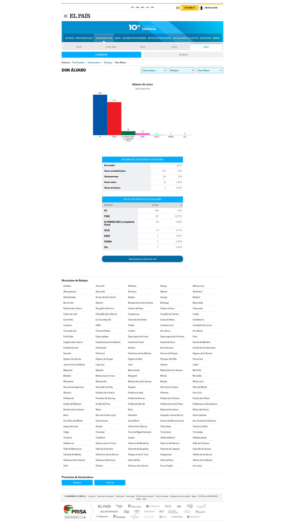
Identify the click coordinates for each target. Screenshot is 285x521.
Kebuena (197, 511)
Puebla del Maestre (72, 404)
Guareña (67, 353)
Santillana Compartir (153, 506)
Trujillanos (100, 437)
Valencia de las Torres (106, 443)
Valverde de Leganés (170, 449)
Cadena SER (167, 506)
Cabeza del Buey (135, 308)
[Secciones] (66, 16)
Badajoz (196, 297)
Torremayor (165, 432)
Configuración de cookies (180, 496)
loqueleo (177, 516)
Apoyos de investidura (159, 38)
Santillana (135, 506)
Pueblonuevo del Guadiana (205, 404)
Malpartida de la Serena (171, 370)
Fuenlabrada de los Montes (108, 342)
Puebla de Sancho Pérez (171, 404)
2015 (174, 47)
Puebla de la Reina (201, 398)
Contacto (91, 496)
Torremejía (198, 432)
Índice (138, 499)
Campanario (133, 314)
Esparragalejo (102, 336)
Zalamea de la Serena (138, 465)
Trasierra (67, 437)
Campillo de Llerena (169, 314)
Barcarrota (68, 303)
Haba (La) (100, 353)
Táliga (66, 432)
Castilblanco (198, 319)
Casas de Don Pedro (137, 319)
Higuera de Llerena (72, 359)
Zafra (65, 465)
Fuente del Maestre (201, 342)
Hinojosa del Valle (168, 359)
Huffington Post (108, 511)
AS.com (177, 506)
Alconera (132, 291)
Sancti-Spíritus (199, 415)
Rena (130, 409)
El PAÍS (104, 506)
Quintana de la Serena (73, 409)
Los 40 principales (120, 506)
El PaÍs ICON (148, 516)
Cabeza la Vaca (167, 308)
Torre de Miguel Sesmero (139, 432)
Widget (216, 38)
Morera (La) (198, 381)
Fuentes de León (71, 348)
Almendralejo (69, 297)
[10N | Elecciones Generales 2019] (142, 27)
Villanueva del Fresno (105, 460)
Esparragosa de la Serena (172, 336)
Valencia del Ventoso (169, 443)
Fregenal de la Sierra (73, 342)
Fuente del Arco (167, 342)
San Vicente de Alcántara (204, 421)
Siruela (99, 426)
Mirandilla (197, 376)
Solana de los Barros (137, 426)
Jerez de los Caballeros (74, 364)
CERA (98, 325)
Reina (98, 409)
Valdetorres (68, 443)
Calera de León (70, 314)
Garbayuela (101, 348)
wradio (136, 511)
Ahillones (132, 286)
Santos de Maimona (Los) (172, 421)
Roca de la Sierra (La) (106, 415)
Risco (65, 415)
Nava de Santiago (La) (73, 387)
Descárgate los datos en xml (142, 259)
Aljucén (163, 291)
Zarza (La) (197, 465)
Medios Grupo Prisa (75, 517)
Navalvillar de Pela (104, 387)
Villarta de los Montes (202, 460)
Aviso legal (130, 496)
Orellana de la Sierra (105, 392)
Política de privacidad (145, 496)
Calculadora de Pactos (185, 38)
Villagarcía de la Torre (138, 454)
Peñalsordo (68, 398)
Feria (195, 336)
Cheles (131, 325)
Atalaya (131, 297)
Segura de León (70, 426)
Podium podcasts (134, 516)
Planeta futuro (186, 511)
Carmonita (68, 319)
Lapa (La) (100, 364)
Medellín (67, 376)
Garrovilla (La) (166, 348)
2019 (78, 47)
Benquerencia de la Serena (140, 303)
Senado (183, 54)
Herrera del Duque (169, 353)
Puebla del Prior (103, 404)
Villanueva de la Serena (74, 460)
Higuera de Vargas (104, 359)
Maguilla (99, 370)
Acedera (67, 286)
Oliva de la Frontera (169, 387)
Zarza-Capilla (166, 465)
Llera (130, 364)
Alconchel (100, 291)
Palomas (164, 392)
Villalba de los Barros (202, 454)
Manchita (197, 370)
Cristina (131, 331)
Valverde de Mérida (72, 454)
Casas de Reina (167, 319)
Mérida (163, 376)
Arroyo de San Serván (106, 297)
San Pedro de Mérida (73, 421)
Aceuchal (100, 286)
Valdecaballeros (167, 437)
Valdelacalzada (200, 437)
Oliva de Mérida (200, 387)
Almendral (197, 291)
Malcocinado (134, 370)
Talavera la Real (200, 426)
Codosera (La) (166, 325)
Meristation (193, 516)
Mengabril (132, 376)
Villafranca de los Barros (107, 454)
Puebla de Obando (136, 404)
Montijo (163, 381)
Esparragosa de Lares (138, 336)
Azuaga (163, 297)
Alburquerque (69, 291)
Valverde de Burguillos (138, 449)
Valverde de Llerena (202, 449)
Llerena (163, 364)
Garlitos (131, 348)
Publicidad (119, 496)
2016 (142, 47)
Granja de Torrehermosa (204, 348)
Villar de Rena (166, 460)
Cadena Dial (161, 511)
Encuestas (205, 38)
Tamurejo (100, 432)
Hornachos (198, 359)
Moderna (118, 516)
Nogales (132, 387)
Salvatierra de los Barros (171, 415)
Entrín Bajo (68, 336)
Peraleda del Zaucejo (105, 398)
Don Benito (198, 331)
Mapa (118, 38)
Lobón (195, 364)
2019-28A (111, 47)
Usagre (131, 437)
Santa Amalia (102, 421)
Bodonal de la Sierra (72, 308)
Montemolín (101, 381)
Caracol (200, 506)
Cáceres (110, 482)
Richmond (102, 516)
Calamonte (198, 308)
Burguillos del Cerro (105, 308)
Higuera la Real (135, 359)
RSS (144, 499)
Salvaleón (132, 415)
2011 (206, 47)
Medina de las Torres (105, 376)
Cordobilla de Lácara (202, 325)
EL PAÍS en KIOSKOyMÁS (208, 496)
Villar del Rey (134, 460)
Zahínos (99, 465)
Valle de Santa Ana (104, 449)
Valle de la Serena (201, 443)
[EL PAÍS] (80, 16)
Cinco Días (149, 511)
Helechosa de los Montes (139, 353)
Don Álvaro (165, 331)
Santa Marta (133, 421)
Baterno (99, 303)
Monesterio (68, 381)
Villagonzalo (166, 454)
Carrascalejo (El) (103, 319)
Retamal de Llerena (169, 409)
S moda (162, 516)
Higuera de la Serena (202, 353)
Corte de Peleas (103, 331)
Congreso (101, 54)
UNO (127, 511)
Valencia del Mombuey (138, 443)
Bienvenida (198, 303)
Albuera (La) (198, 286)
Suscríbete (190, 8)
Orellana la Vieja (135, 392)
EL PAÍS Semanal (174, 511)
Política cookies (161, 496)
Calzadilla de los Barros (106, 314)
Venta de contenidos (105, 496)
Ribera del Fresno (201, 409)
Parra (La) (197, 392)
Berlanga (164, 303)
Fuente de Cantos (136, 342)
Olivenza (67, 392)
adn (188, 506)
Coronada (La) (70, 331)
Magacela (67, 370)
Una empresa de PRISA (75, 509)
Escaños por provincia (134, 38)
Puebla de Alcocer (136, 398)
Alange (163, 286)
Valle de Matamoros (72, 449)
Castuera (67, 325)
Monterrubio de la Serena (140, 381)
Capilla (196, 314)
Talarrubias (165, 426)
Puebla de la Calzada (170, 398)
